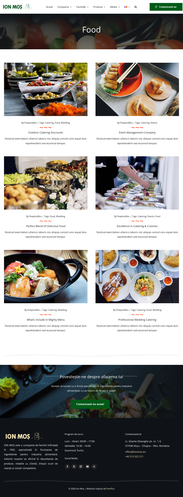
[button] (136, 7)
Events (154, 122)
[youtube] (87, 466)
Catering (49, 122)
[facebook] (67, 466)
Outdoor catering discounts (45, 132)
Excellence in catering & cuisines (137, 226)
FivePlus (110, 488)
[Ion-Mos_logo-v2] (24, 432)
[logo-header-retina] (17, 4)
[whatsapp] (94, 466)
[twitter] (74, 466)
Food (57, 122)
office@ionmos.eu (135, 451)
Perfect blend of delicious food (45, 226)
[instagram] (80, 466)
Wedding (65, 122)
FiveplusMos (30, 122)
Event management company (137, 132)
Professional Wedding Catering (137, 319)
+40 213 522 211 (134, 456)
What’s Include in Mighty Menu (46, 319)
